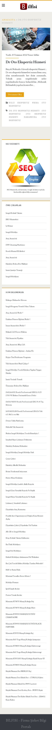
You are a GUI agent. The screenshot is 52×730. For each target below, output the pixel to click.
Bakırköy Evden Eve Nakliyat (16, 264)
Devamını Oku (16, 95)
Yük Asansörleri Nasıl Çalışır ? (17, 364)
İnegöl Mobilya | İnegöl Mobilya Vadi (20, 452)
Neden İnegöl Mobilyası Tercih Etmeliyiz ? (22, 433)
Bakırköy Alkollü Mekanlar (16, 465)
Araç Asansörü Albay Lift (15, 345)
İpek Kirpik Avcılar (13, 589)
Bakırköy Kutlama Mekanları (16, 446)
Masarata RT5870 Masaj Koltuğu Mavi (20, 608)
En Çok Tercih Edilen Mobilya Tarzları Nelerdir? (24, 563)
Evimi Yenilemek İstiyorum (16, 472)
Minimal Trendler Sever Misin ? (18, 576)
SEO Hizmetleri (12, 219)
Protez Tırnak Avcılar (14, 595)
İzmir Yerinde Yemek (14, 379)
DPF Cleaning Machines (15, 245)
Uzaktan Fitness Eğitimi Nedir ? (18, 319)
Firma (35, 103)
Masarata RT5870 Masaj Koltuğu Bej (20, 601)
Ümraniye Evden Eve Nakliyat (17, 386)
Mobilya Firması (12, 582)
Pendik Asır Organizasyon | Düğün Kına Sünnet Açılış (24, 517)
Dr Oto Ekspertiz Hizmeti (26, 39)
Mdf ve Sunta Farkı (13, 570)
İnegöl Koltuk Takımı (14, 213)
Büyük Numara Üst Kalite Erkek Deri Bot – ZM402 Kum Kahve (25, 698)
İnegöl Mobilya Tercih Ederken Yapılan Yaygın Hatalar (23, 371)
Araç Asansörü (11, 239)
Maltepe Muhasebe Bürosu (16, 300)
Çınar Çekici (10, 459)
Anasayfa (8, 19)
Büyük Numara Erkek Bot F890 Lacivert (21, 684)
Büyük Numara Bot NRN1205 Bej (18, 671)
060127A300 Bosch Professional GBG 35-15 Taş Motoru (24, 403)
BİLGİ (12, 103)
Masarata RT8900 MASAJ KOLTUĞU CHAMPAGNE (20, 615)
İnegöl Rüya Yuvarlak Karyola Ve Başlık (20, 497)
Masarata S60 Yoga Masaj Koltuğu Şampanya (23, 640)
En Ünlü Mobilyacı (13, 544)
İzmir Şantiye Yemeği (14, 270)
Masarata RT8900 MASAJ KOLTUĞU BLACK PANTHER (24, 625)
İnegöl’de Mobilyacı (13, 551)
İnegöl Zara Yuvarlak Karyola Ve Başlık (20, 491)
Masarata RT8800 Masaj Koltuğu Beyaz (21, 665)
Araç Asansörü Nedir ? (14, 313)
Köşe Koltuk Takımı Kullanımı (17, 538)
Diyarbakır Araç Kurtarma (15, 510)
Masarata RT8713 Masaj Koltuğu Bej (19, 633)
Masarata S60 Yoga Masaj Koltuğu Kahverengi (23, 652)
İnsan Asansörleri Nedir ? (15, 326)
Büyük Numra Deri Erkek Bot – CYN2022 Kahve (24, 678)
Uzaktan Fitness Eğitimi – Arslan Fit (19, 351)
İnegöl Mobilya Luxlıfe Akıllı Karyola (20, 484)
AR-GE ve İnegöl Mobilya (15, 532)
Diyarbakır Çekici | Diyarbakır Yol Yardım (21, 525)
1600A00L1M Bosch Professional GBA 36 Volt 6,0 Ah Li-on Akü (24, 413)
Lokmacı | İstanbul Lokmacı (16, 503)
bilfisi (36, 55)
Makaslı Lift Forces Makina (16, 332)
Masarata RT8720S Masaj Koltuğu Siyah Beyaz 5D (25, 659)
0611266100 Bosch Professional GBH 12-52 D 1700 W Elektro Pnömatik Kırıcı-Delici (24, 394)
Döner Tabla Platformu (15, 421)
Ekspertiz (23, 103)
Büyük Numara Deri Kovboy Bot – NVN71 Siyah (24, 690)
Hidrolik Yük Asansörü (14, 427)
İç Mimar (9, 226)
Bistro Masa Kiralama (14, 478)
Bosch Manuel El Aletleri (15, 251)
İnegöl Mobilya (11, 232)
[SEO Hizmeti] (26, 187)
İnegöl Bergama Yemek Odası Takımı (20, 307)
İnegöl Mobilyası (12, 277)
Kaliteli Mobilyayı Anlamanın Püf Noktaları (22, 557)
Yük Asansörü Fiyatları (14, 338)
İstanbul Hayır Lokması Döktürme (19, 440)
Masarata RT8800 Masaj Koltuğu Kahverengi (23, 646)
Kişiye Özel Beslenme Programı (18, 357)
